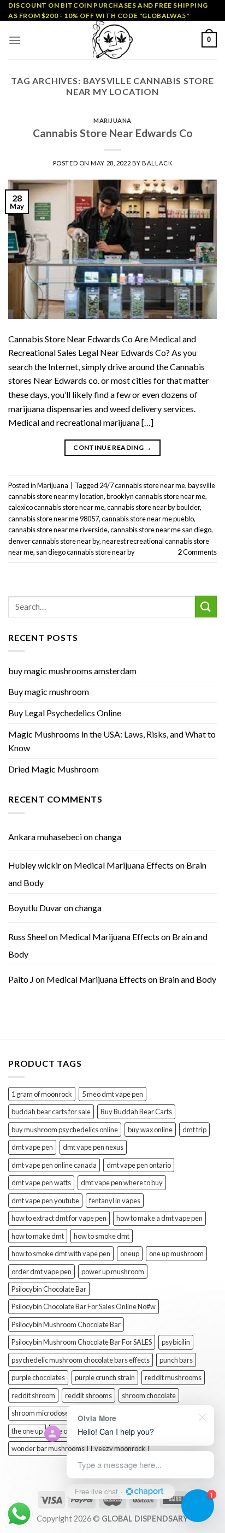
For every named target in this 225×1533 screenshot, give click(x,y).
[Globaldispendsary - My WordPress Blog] (112, 40)
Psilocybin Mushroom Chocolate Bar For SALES (81, 1342)
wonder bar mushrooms (48, 1448)
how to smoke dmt (101, 1236)
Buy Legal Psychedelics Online (64, 713)
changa (107, 836)
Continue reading (112, 447)
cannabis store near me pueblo (148, 518)
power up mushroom (112, 1271)
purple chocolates (38, 1377)
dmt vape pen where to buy (122, 1182)
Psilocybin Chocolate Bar (48, 1289)
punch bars (176, 1360)
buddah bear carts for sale (51, 1111)
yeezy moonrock (119, 1448)
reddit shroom (33, 1395)
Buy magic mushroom (48, 691)
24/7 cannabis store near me (142, 485)
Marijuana (112, 120)
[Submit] (206, 606)
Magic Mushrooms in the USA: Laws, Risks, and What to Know (112, 741)
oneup (129, 1253)
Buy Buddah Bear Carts (136, 1111)
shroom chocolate (149, 1395)
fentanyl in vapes (114, 1200)
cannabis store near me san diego (160, 529)
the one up (27, 1431)
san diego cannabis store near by (85, 552)
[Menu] (14, 40)
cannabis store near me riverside (58, 529)
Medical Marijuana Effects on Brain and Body (131, 979)
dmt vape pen (32, 1147)
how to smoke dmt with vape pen (60, 1253)
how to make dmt (37, 1236)
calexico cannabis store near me (56, 507)
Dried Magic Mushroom (53, 769)
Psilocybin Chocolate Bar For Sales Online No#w (83, 1306)
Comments (197, 552)
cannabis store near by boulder (153, 507)
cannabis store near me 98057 (53, 518)
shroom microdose (40, 1413)
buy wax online (150, 1129)
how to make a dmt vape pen (159, 1218)
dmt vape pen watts (41, 1182)
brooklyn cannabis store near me (155, 496)
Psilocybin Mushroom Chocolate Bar (66, 1324)
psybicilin (176, 1342)
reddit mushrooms (173, 1377)
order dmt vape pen (41, 1271)
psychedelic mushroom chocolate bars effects (80, 1360)
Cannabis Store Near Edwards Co (113, 133)
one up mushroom (176, 1253)
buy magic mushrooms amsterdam (72, 671)
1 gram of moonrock (41, 1094)
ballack (157, 163)
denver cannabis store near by (53, 541)
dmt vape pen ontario (138, 1165)
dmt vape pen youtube (45, 1200)
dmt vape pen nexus (93, 1147)
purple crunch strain (105, 1377)
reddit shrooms (88, 1395)
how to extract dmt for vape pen (58, 1218)
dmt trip (194, 1129)
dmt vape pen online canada (54, 1165)
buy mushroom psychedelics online (64, 1129)
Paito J (21, 979)
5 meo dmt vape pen (112, 1094)
